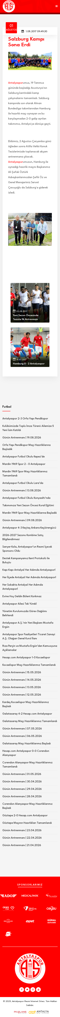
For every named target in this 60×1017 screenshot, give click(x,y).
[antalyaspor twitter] (27, 989)
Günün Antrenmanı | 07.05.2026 (22, 728)
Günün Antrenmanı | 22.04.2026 (22, 838)
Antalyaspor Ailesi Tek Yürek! (19, 604)
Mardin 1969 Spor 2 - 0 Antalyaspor (23, 464)
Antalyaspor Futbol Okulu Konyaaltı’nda (26, 498)
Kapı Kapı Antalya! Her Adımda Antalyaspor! (29, 570)
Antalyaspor (15, 83)
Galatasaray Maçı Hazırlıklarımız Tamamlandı (29, 721)
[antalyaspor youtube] (38, 989)
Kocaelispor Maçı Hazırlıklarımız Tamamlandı (29, 665)
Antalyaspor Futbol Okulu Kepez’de (23, 456)
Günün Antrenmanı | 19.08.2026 (21, 437)
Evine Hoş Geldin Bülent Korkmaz (21, 596)
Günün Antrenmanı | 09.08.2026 (22, 520)
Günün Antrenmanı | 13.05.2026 (21, 687)
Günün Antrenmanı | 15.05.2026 (21, 672)
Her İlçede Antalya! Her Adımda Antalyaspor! (29, 577)
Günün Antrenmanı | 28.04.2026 (22, 796)
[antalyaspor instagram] (32, 989)
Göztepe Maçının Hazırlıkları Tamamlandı (27, 823)
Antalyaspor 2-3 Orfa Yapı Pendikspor (25, 418)
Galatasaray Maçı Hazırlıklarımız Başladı (26, 743)
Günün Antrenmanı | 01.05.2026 (21, 774)
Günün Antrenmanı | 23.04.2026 (21, 830)
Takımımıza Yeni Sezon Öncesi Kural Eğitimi (28, 505)
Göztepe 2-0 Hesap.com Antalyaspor (25, 815)
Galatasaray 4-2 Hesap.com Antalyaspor (27, 713)
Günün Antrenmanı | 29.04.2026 (22, 789)
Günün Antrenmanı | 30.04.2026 (22, 781)
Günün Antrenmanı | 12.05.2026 (21, 694)
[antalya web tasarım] (19, 1012)
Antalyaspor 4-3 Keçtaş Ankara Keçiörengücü (29, 527)
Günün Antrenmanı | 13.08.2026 (21, 490)
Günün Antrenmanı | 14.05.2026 (21, 680)
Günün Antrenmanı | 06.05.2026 (22, 736)
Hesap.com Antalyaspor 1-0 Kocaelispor (26, 657)
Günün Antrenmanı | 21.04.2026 (21, 845)
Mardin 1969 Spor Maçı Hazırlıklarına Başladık (29, 513)
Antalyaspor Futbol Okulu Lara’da (22, 483)
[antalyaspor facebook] (21, 989)
